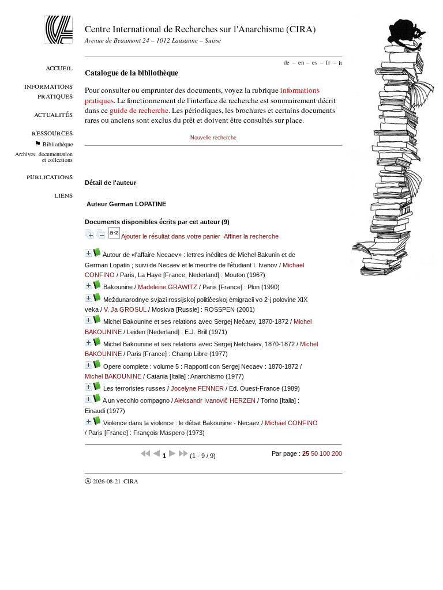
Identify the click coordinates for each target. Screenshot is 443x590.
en (301, 62)
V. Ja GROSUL (125, 309)
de (287, 62)
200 (337, 453)
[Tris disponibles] (114, 236)
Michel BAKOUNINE (113, 376)
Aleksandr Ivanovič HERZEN (215, 400)
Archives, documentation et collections (44, 157)
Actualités (53, 113)
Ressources (52, 132)
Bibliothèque (58, 144)
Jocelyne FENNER (197, 388)
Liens (63, 194)
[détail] (88, 253)
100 (325, 453)
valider (153, 481)
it (340, 62)
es (314, 62)
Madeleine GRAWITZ (167, 286)
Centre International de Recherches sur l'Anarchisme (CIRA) (200, 28)
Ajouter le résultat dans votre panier (170, 236)
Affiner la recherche (251, 236)
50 (314, 453)
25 (305, 453)
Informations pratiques (48, 90)
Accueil (59, 67)
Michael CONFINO (291, 422)
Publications (50, 176)
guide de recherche (139, 110)
